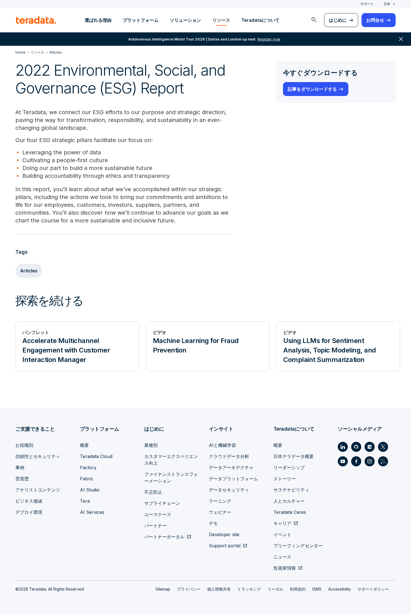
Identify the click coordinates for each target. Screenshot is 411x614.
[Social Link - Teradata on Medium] (370, 447)
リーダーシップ (289, 467)
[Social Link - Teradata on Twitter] (383, 447)
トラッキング (249, 589)
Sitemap (162, 589)
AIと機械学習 (222, 445)
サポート (367, 4)
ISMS (317, 589)
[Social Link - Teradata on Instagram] (370, 461)
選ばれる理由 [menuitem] (98, 20)
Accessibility (339, 589)
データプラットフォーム (233, 478)
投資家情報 (284, 568)
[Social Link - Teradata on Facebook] (356, 461)
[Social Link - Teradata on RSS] (383, 461)
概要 (84, 445)
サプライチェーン (162, 503)
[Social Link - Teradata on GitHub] (356, 447)
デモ (213, 523)
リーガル (275, 589)
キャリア (282, 523)
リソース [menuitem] (221, 20)
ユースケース (157, 514)
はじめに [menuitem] (338, 20)
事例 (19, 467)
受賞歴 (22, 478)
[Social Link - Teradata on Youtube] (343, 461)
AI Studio (90, 490)
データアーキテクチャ (231, 467)
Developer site (224, 534)
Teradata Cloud (96, 456)
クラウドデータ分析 (229, 456)
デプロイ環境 (28, 512)
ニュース (282, 557)
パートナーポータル (164, 536)
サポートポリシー (373, 589)
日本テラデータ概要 (293, 456)
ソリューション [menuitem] (185, 20)
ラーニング (220, 501)
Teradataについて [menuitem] (260, 20)
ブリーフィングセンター (298, 545)
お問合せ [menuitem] (375, 20)
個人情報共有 (219, 589)
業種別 (151, 445)
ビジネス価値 (28, 501)
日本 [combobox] (387, 4)
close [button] (401, 39)
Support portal (224, 545)
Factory (88, 467)
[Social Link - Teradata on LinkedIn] (343, 447)
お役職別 (24, 445)
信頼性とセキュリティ (37, 456)
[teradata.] (36, 20)
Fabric (86, 478)
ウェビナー (220, 512)
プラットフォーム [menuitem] (141, 20)
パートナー (155, 525)
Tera (85, 501)
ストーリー (284, 478)
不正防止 (153, 492)
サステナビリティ (291, 490)
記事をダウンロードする (312, 89)
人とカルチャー (289, 501)
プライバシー (188, 589)
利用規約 (298, 589)
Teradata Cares (289, 512)
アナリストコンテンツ (37, 490)
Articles (28, 271)
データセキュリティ (229, 490)
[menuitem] (314, 20)
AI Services (92, 512)
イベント (282, 534)
